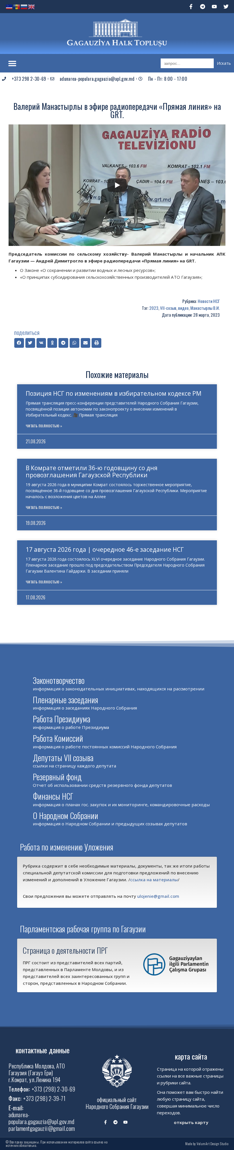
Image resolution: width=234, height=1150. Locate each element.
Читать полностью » (44, 425)
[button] (12, 63)
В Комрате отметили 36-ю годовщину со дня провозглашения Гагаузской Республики (92, 471)
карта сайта (191, 1056)
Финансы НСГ (53, 796)
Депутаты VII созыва (63, 757)
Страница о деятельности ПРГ (65, 950)
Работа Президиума (61, 719)
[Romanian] (17, 6)
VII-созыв (168, 308)
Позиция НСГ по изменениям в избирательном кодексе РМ (113, 393)
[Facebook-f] (191, 6)
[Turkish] (9, 6)
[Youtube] (214, 6)
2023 (153, 308)
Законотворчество (58, 680)
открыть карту (191, 1122)
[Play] (117, 185)
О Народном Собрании (65, 815)
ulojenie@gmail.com (158, 896)
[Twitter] (226, 6)
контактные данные (43, 1050)
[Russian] (24, 6)
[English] (31, 6)
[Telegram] (202, 6)
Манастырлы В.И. (205, 308)
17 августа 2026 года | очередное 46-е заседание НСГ (105, 549)
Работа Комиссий (58, 738)
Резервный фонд (57, 777)
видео (183, 308)
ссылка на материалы (154, 879)
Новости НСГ (209, 301)
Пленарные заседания (65, 700)
